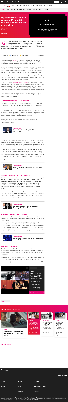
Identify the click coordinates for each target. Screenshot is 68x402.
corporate (36, 391)
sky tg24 (3, 381)
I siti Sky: (3, 376)
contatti (61, 397)
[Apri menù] (1, 5)
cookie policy (37, 381)
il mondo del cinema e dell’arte (20, 82)
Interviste (19, 9)
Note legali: (36, 376)
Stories (41, 5)
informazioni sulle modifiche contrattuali (38, 397)
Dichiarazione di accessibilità (40, 386)
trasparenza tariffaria (51, 397)
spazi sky (20, 389)
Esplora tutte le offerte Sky (13, 1)
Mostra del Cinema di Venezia (24, 5)
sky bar (19, 386)
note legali (36, 383)
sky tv (19, 378)
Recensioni (35, 9)
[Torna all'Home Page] (7, 5)
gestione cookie (37, 378)
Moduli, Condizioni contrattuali (18, 397)
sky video (3, 383)
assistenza (57, 397)
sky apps (20, 381)
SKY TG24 (46, 5)
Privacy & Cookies (27, 397)
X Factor (35, 5)
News (8, 9)
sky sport (3, 378)
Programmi (20, 391)
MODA (50, 5)
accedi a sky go (61, 375)
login (65, 1)
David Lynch (16, 60)
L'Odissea (14, 5)
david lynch (5, 301)
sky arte (3, 386)
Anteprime (13, 9)
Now (19, 383)
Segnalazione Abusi (34, 399)
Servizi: (19, 376)
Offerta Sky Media (38, 389)
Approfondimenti (27, 9)
